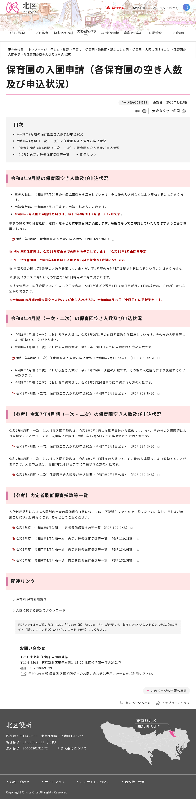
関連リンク (88, 154)
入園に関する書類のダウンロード (40, 610)
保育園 (137, 49)
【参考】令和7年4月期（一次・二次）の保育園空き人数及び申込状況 (68, 147)
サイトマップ (55, 781)
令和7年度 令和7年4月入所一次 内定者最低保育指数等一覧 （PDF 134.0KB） (76, 549)
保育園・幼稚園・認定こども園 (107, 49)
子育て (77, 49)
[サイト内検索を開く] (186, 7)
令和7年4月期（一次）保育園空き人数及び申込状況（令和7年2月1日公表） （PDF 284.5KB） (86, 446)
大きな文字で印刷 (166, 110)
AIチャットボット (165, 8)
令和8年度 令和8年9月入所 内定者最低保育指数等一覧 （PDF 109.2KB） (72, 527)
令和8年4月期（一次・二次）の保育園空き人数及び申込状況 (61, 141)
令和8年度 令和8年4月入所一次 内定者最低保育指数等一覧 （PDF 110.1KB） (76, 538)
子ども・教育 (59, 49)
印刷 (138, 111)
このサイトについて (95, 781)
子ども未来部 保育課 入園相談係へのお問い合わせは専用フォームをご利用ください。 (91, 673)
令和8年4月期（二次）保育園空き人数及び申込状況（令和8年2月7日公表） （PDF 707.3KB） (86, 393)
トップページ (37, 49)
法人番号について (73, 748)
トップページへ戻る (176, 702)
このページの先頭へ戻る (169, 690)
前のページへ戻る (138, 702)
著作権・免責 (135, 781)
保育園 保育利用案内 (31, 599)
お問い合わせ (20, 781)
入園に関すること (157, 49)
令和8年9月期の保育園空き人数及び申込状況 (50, 134)
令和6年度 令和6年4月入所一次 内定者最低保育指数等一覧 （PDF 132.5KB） (76, 560)
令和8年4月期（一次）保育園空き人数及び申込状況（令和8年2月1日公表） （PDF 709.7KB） (86, 357)
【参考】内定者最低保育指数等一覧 (43, 154)
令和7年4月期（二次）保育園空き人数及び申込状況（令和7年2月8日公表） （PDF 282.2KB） (86, 474)
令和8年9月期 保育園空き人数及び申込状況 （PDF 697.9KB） (63, 238)
